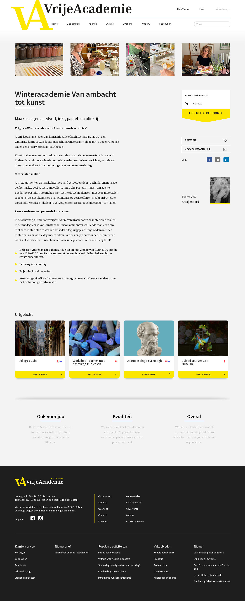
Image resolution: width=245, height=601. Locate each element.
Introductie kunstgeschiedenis (114, 577)
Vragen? (146, 23)
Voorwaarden (133, 496)
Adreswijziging (23, 571)
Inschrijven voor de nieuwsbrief (72, 552)
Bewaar (190, 140)
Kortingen (20, 552)
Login (202, 9)
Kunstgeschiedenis (164, 552)
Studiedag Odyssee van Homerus (212, 581)
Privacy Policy (133, 502)
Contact (102, 515)
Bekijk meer (40, 374)
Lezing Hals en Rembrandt (208, 575)
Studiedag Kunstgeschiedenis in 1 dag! (119, 565)
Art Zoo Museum (135, 521)
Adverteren (132, 508)
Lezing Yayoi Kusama (109, 552)
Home (54, 23)
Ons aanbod (73, 23)
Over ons (128, 23)
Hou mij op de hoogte (206, 113)
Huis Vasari (183, 9)
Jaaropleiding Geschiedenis (209, 552)
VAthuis (110, 23)
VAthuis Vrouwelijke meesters (114, 558)
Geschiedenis (161, 571)
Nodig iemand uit (198, 149)
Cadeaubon (165, 23)
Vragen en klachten (25, 577)
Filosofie (158, 558)
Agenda (93, 23)
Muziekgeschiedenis (165, 577)
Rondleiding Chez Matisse (112, 571)
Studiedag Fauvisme (205, 558)
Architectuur (160, 565)
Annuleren (20, 565)
